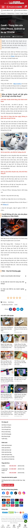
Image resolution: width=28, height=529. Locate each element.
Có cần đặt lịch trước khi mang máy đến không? (12, 282)
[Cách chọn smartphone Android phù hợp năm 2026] (7, 321)
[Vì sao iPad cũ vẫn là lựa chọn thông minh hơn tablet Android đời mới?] (7, 405)
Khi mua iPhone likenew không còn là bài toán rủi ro (20, 329)
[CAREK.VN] (7, 485)
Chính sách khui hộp (6, 452)
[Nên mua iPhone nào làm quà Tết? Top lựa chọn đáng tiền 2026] (7, 355)
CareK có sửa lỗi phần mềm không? (10, 276)
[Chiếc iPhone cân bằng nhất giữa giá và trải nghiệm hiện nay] (20, 388)
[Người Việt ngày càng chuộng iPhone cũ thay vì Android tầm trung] (7, 338)
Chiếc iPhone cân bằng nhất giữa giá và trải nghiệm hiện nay (20, 396)
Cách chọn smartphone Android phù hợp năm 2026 (7, 329)
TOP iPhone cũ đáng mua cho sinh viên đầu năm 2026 (20, 362)
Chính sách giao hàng (7, 454)
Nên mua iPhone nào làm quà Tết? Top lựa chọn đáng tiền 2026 (6, 362)
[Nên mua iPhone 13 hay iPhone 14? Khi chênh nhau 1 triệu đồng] (20, 405)
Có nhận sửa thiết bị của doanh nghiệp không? (12, 289)
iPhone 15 (5, 204)
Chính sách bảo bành (7, 445)
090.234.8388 (12, 472)
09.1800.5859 (12, 469)
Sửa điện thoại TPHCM (7, 304)
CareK (15, 304)
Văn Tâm (8, 36)
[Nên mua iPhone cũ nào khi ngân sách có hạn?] (20, 372)
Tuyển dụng (4, 438)
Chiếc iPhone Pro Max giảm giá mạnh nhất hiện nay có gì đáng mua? (20, 346)
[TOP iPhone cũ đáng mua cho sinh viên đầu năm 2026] (20, 355)
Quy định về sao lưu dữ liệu (8, 456)
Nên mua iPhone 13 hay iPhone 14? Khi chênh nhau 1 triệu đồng (20, 413)
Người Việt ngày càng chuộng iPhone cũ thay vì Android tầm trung (7, 346)
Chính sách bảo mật (6, 450)
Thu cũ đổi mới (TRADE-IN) (8, 459)
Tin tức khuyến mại (6, 429)
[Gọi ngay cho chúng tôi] (25, 521)
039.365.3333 (12, 465)
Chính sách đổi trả (6, 447)
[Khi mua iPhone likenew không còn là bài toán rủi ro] (20, 321)
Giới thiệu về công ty (6, 425)
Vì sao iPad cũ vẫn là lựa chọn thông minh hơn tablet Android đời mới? (7, 413)
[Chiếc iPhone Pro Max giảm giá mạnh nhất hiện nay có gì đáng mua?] (20, 338)
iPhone (12, 56)
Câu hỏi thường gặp (6, 434)
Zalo (25, 517)
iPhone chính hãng (6, 431)
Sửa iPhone (11, 302)
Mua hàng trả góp (6, 436)
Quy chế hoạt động (6, 427)
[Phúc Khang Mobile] (14, 7)
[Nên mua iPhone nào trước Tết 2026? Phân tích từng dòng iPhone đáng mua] (7, 388)
